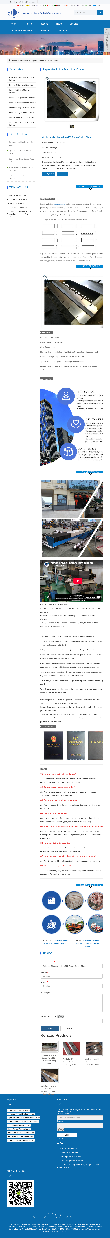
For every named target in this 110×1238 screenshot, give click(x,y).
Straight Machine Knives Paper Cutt (22, 160)
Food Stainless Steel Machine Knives (20, 1133)
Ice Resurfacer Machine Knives (22, 102)
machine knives (59, 204)
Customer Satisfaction (21, 30)
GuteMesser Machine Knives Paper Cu (21, 168)
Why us (28, 24)
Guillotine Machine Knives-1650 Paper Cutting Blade (87, 944)
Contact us (63, 30)
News (59, 24)
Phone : (45, 973)
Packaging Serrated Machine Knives (20, 1114)
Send (50, 1028)
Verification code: (49, 1016)
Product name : (49, 962)
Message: (45, 993)
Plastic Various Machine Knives (18, 1129)
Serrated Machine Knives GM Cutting (21, 143)
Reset (69, 1028)
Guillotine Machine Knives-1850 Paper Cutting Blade (71, 1062)
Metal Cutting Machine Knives (21, 117)
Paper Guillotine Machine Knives (44, 60)
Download (45, 30)
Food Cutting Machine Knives (21, 112)
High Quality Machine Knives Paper (21, 151)
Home (13, 24)
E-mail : (45, 982)
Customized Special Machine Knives (20, 1140)
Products (44, 24)
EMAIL (63, 174)
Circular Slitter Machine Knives (22, 85)
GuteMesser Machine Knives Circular (21, 177)
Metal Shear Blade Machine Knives (20, 1136)
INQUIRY (49, 174)
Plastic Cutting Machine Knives (22, 107)
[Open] (107, 40)
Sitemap (64, 1231)
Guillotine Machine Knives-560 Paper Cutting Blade (93, 1062)
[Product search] (100, 12)
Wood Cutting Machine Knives (22, 98)
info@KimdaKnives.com (22, 207)
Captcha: (60, 1121)
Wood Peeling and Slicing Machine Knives (22, 1121)
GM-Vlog (74, 24)
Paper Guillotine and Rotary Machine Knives (23, 1118)
